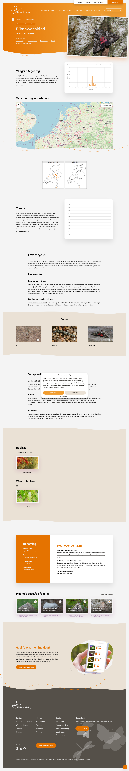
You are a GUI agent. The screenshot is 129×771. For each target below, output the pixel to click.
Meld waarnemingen (46, 745)
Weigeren (75, 392)
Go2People (49, 759)
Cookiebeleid (63, 396)
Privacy (75, 759)
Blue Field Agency (67, 759)
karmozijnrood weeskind (39, 303)
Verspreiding (20, 41)
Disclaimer (82, 759)
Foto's (53, 41)
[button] (18, 104)
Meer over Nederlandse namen (79, 555)
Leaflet (102, 102)
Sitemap (88, 759)
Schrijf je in (82, 728)
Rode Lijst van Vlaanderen (59, 403)
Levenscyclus (32, 41)
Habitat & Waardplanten (24, 43)
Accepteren (53, 392)
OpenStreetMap (106, 102)
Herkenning (44, 41)
